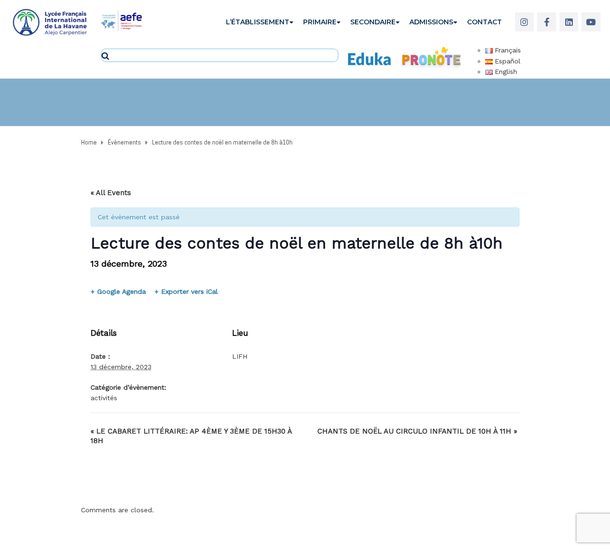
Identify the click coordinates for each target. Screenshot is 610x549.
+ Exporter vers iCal (186, 291)
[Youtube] (590, 21)
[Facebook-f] (546, 21)
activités (104, 398)
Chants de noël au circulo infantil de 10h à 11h (417, 431)
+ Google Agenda (118, 291)
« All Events (111, 192)
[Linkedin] (569, 21)
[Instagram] (524, 21)
